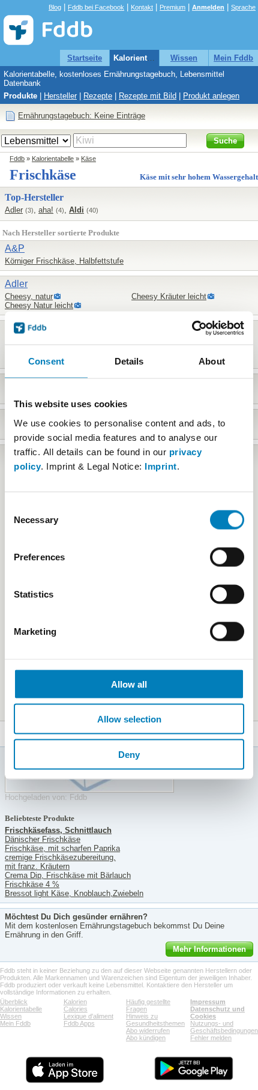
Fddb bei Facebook (96, 7)
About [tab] (212, 361)
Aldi (76, 209)
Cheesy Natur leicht (39, 305)
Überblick (14, 1001)
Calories (76, 1009)
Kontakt (142, 7)
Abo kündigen (146, 1037)
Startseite (84, 57)
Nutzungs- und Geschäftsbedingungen (224, 1027)
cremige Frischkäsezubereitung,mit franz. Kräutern (60, 862)
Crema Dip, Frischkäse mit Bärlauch (68, 875)
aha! (45, 209)
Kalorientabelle (141, 57)
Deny (129, 754)
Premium (172, 7)
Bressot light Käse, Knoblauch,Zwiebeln (74, 893)
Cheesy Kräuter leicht (168, 296)
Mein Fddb (233, 57)
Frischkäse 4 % (32, 884)
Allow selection (129, 719)
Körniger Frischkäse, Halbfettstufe (64, 260)
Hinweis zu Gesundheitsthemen (155, 1020)
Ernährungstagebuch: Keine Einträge (81, 115)
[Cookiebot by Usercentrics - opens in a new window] (191, 328)
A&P (15, 248)
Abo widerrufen (148, 1030)
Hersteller (60, 95)
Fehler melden (211, 1037)
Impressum (208, 1001)
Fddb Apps (79, 1023)
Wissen (183, 57)
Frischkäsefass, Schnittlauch (58, 830)
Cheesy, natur (29, 296)
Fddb (17, 158)
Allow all (129, 684)
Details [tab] (129, 361)
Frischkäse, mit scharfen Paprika (62, 848)
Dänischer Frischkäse (42, 839)
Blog (55, 7)
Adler (14, 209)
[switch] (227, 556)
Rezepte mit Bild (147, 95)
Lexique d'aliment (88, 1016)
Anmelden (208, 7)
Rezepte (97, 95)
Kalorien (75, 1001)
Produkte (20, 95)
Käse (88, 158)
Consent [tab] (46, 361)
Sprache (243, 7)
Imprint (161, 466)
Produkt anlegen (211, 95)
